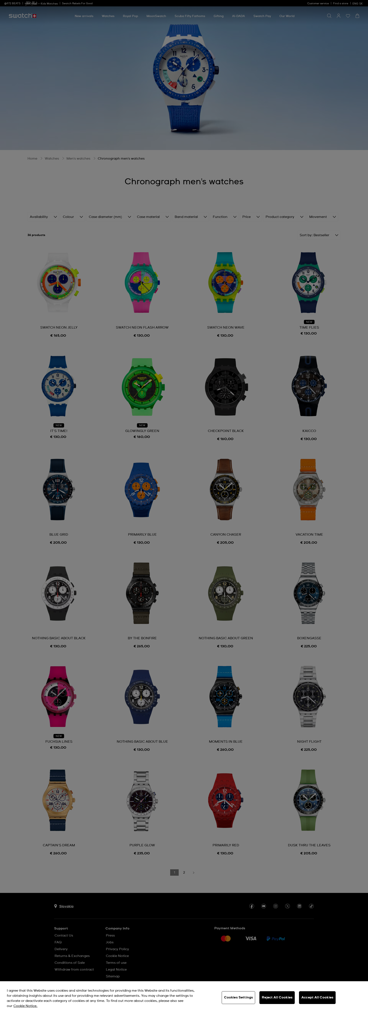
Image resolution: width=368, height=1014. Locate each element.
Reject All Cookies (277, 997)
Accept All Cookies (317, 997)
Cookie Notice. (25, 1006)
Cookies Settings (238, 997)
